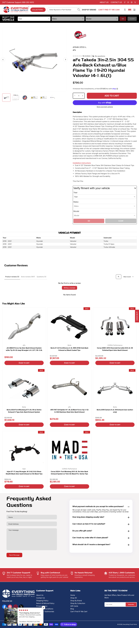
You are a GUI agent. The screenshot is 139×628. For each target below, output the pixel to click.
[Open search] (118, 276)
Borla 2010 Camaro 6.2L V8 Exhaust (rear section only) (115, 411)
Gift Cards (74, 606)
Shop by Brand (89, 10)
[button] (129, 9)
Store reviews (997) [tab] (28, 277)
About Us (39, 595)
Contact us (116, 2)
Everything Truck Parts (130, 624)
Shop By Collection (77, 603)
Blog (72, 609)
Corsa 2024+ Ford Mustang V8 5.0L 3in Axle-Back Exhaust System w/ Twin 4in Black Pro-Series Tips (69, 473)
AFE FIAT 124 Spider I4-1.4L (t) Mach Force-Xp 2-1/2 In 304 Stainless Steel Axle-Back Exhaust (69, 411)
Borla (69, 345)
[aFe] (80, 35)
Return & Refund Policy (45, 603)
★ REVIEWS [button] (137, 316)
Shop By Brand (76, 601)
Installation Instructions (82, 163)
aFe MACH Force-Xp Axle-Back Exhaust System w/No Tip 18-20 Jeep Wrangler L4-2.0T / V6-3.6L (24, 349)
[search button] (79, 10)
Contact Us (40, 598)
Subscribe (131, 604)
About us (104, 2)
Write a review (69, 288)
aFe (24, 345)
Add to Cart (24, 363)
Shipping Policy (42, 601)
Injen (24, 469)
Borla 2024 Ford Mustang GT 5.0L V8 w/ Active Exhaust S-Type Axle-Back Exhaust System (24, 411)
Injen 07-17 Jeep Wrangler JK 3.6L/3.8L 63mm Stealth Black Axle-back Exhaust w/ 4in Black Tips (24, 473)
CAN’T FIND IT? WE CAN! (109, 10)
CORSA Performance (115, 345)
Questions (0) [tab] (41, 277)
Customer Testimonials (45, 611)
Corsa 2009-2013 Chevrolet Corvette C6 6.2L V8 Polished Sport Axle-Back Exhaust (115, 349)
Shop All (73, 598)
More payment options (105, 107)
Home (72, 595)
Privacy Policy (41, 606)
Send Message (14, 555)
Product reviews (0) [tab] (12, 277)
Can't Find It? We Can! (78, 611)
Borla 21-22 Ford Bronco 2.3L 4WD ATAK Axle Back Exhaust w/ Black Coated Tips (69, 349)
